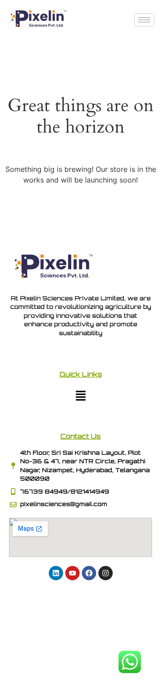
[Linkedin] (56, 573)
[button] (80, 396)
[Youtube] (72, 573)
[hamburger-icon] (144, 19)
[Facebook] (89, 573)
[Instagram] (105, 573)
